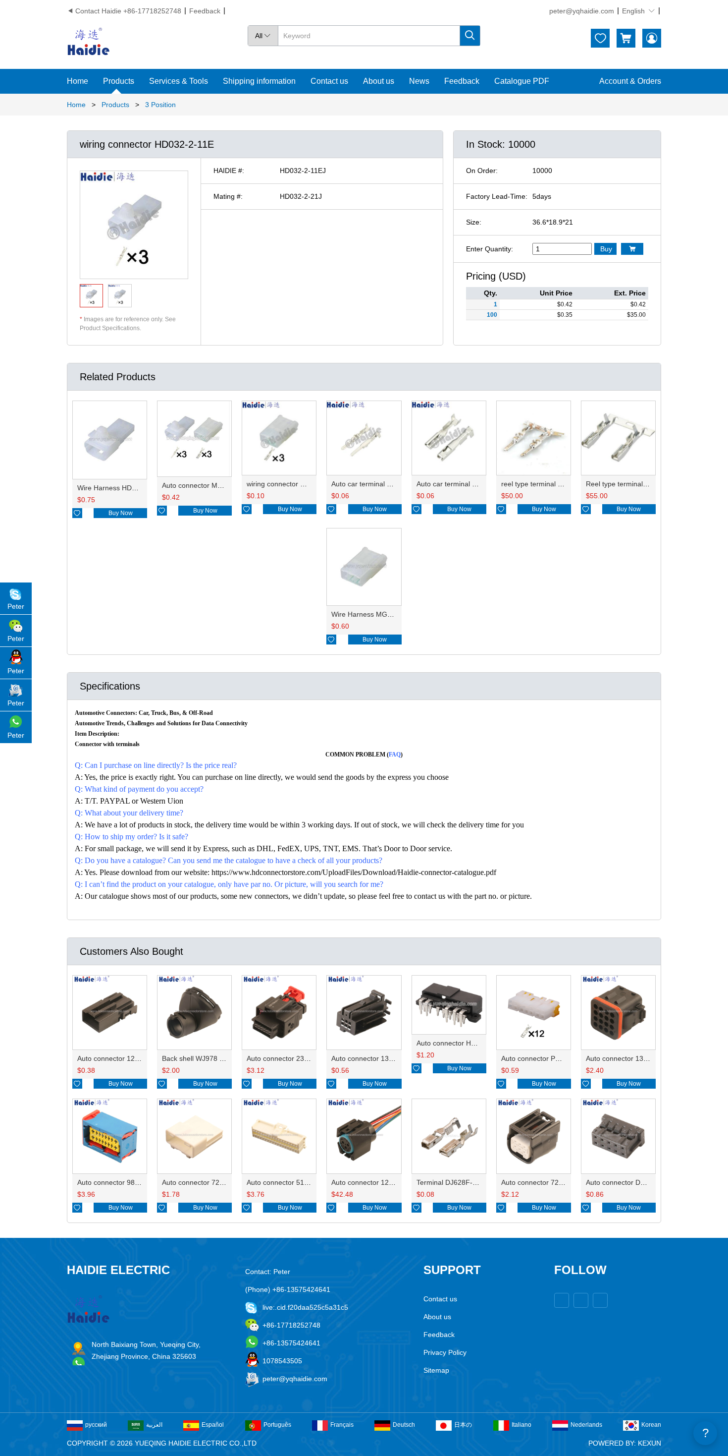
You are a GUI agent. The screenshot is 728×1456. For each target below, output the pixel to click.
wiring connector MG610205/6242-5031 (309, 484)
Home (77, 81)
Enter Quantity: (489, 249)
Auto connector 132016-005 (630, 1058)
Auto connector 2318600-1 (288, 1058)
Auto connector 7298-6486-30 (548, 1182)
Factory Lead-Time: (496, 196)
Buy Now (120, 513)
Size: (473, 222)
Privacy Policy (445, 1352)
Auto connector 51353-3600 (290, 1182)
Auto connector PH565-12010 (547, 1058)
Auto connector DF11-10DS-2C (634, 1182)
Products (118, 81)
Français (342, 1424)
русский (96, 1424)
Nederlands (586, 1424)
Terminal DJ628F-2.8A (451, 1182)
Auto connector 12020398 (117, 1058)
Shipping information (259, 81)
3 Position (160, 105)
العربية (154, 1424)
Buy (606, 249)
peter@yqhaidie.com (581, 11)
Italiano (521, 1424)
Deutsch (404, 1424)
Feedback (204, 11)
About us (378, 81)
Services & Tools (178, 81)
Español (213, 1424)
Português (277, 1424)
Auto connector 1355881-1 (373, 1058)
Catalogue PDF (521, 81)
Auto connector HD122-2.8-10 (463, 1043)
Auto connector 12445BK (370, 1182)
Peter (15, 606)
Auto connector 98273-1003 (121, 1182)
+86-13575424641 (291, 1343)
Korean (651, 1424)
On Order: (482, 171)
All (263, 36)
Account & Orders (630, 81)
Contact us (329, 81)
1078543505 (282, 1361)
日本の (463, 1424)
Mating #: (228, 196)
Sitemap (436, 1370)
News (419, 81)
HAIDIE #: (228, 171)
